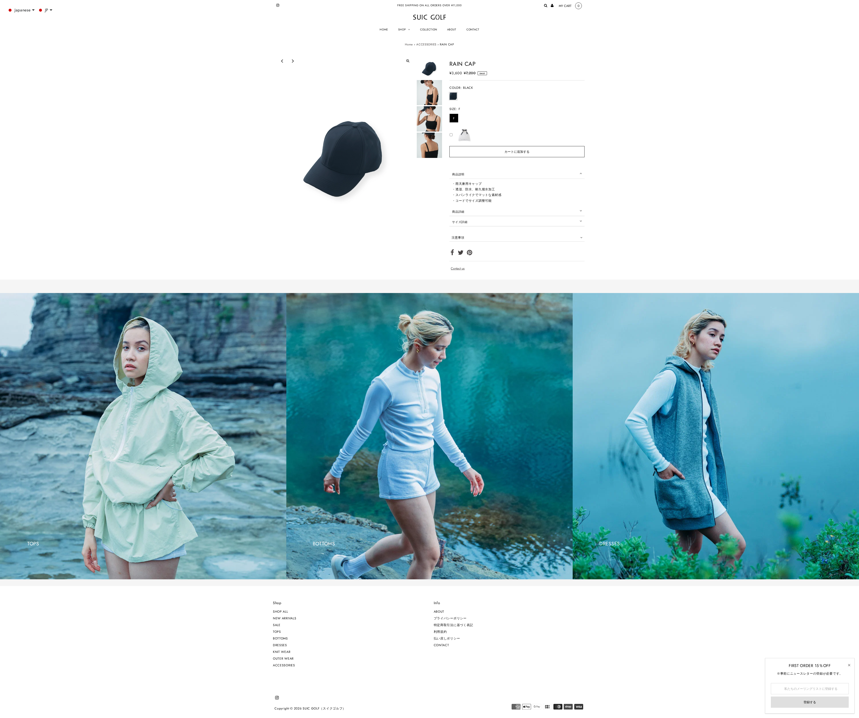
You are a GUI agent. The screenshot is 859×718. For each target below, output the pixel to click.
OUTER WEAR (283, 658)
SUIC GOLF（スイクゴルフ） (324, 708)
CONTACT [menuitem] (472, 30)
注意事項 (458, 237)
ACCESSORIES (426, 44)
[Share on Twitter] (461, 253)
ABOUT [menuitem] (452, 30)
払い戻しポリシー (447, 638)
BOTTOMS (280, 638)
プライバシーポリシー (450, 618)
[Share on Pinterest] (469, 253)
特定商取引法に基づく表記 (453, 625)
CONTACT (441, 645)
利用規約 (440, 631)
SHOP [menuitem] (402, 30)
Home (409, 44)
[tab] (517, 173)
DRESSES (280, 645)
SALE (277, 625)
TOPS (277, 631)
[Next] (293, 61)
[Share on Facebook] (452, 253)
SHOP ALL (280, 611)
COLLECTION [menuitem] (428, 30)
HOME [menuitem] (384, 30)
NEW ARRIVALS (284, 618)
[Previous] (282, 61)
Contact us (458, 268)
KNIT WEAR (281, 652)
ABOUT (439, 611)
